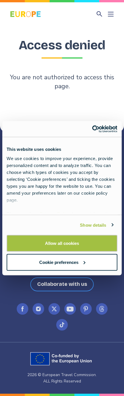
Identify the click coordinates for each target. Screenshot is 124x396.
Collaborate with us (62, 284)
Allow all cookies (62, 243)
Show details (93, 224)
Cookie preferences (58, 262)
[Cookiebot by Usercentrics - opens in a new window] (92, 129)
